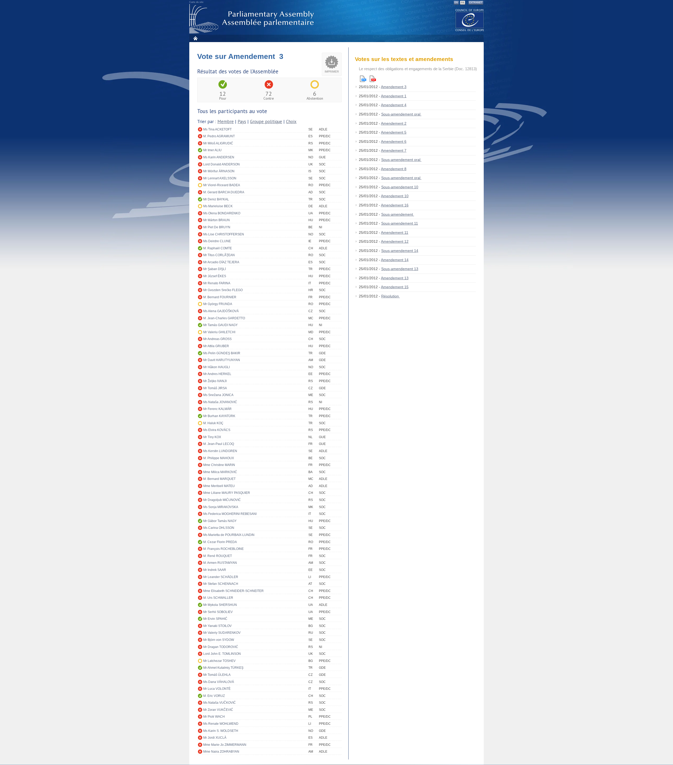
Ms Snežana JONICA (218, 395)
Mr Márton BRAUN (216, 220)
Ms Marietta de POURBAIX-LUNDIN (228, 535)
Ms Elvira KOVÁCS (216, 430)
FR (462, 2)
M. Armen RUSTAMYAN (220, 563)
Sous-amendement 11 (399, 223)
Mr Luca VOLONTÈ (217, 689)
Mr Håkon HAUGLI (216, 367)
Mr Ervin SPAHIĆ (215, 619)
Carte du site (196, 2)
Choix (291, 121)
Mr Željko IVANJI (215, 381)
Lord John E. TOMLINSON (222, 654)
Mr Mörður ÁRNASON (218, 171)
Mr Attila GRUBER (216, 346)
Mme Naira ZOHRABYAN (221, 751)
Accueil (195, 38)
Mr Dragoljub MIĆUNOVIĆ (222, 500)
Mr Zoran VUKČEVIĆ (218, 710)
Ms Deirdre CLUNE (217, 241)
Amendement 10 (395, 196)
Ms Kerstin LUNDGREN (220, 451)
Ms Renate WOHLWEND (220, 724)
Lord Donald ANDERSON (221, 164)
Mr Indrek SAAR (214, 570)
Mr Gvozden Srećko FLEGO (223, 290)
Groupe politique (266, 121)
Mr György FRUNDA (217, 304)
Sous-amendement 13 (399, 269)
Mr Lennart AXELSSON (219, 178)
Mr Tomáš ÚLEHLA (217, 675)
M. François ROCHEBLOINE (223, 549)
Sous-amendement (397, 214)
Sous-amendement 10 (399, 187)
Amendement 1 (393, 96)
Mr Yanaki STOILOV (217, 626)
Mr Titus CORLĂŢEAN (219, 255)
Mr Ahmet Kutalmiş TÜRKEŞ (223, 668)
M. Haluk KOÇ (213, 423)
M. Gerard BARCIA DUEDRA (223, 192)
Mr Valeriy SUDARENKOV (222, 633)
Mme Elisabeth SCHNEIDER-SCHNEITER (233, 591)
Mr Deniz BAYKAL (216, 199)
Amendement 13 (395, 278)
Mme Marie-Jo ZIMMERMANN (224, 745)
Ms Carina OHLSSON (218, 528)
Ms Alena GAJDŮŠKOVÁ (221, 311)
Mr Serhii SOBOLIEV (218, 612)
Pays (242, 121)
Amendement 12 (395, 241)
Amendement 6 (393, 141)
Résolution (390, 296)
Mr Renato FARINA (216, 283)
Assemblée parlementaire (252, 19)
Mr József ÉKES (214, 276)
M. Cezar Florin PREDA (220, 542)
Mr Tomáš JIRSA (215, 388)
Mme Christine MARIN (219, 465)
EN (456, 2)
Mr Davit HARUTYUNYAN (221, 360)
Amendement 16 (395, 205)
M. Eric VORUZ (214, 696)
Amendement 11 (394, 232)
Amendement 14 (395, 260)
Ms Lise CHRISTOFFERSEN (223, 234)
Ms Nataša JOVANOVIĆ (220, 402)
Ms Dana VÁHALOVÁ (218, 682)
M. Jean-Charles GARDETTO (224, 318)
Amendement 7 (393, 150)
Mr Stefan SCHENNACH (220, 584)
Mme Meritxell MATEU (219, 486)
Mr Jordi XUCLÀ (214, 737)
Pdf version (373, 78)
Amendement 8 (393, 169)
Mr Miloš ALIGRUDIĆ (218, 143)
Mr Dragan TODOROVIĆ (220, 647)
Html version (363, 78)
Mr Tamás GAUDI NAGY (220, 325)
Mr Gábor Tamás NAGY (220, 521)
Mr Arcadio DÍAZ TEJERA (221, 262)
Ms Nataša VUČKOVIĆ (219, 703)
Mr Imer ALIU (212, 150)
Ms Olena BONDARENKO (221, 213)
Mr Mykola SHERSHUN (220, 605)
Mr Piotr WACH (214, 716)
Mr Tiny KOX (212, 437)
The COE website (470, 20)
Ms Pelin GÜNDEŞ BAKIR (221, 353)
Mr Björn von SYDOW (218, 640)
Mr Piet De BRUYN (216, 227)
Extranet (475, 2)
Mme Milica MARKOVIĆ (220, 472)
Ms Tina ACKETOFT (217, 129)
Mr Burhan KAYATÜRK (219, 416)
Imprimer (332, 71)
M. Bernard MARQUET (219, 479)
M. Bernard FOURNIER (219, 297)
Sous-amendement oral (401, 114)
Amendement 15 (395, 287)
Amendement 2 (393, 123)
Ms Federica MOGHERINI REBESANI (230, 514)
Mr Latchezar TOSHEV (219, 661)
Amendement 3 (393, 87)
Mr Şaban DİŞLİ (214, 269)
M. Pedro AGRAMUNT (219, 136)
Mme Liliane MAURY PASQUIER (226, 493)
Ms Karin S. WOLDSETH (220, 731)
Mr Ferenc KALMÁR (217, 409)
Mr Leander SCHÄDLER (220, 577)
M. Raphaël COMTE (217, 248)
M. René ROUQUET (217, 556)
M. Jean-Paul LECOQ (218, 444)
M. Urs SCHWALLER (218, 598)
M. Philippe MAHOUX (218, 458)
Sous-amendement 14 (399, 251)
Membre (225, 121)
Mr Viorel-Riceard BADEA (221, 185)
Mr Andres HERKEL (217, 374)
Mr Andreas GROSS (217, 339)
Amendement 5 (393, 132)
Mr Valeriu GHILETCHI (219, 332)
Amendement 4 (393, 105)
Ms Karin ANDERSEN (218, 157)
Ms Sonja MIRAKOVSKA (220, 507)
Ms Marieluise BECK (218, 206)
